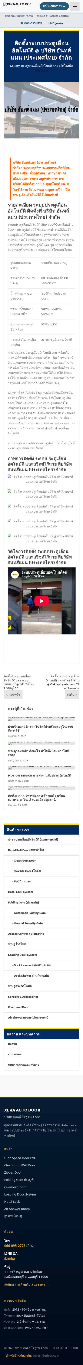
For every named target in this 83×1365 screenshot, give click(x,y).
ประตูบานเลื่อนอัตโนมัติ (36, 66)
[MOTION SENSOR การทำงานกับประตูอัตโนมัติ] (41, 767)
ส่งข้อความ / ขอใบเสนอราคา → (26, 1284)
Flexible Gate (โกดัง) (27, 871)
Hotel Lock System (20, 892)
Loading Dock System (22, 955)
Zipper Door (13, 1172)
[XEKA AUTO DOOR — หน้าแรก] (17, 6)
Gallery (15, 66)
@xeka (9, 1259)
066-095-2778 (15, 1246)
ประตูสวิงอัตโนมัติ (20, 986)
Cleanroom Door (25, 860)
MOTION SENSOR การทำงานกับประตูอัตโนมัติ (39, 775)
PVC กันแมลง (22, 881)
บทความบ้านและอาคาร (23, 1065)
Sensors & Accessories (23, 997)
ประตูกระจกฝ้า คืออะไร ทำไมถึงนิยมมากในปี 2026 (38, 753)
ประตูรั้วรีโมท (17, 944)
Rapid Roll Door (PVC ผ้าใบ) (26, 850)
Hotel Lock (12, 1201)
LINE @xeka (56, 23)
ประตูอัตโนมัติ (62, 66)
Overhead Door (18, 1007)
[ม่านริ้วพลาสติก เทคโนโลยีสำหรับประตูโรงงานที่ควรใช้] (41, 719)
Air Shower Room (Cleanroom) (28, 1017)
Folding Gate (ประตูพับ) (23, 902)
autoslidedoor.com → (48, 1356)
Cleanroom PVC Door (19, 1165)
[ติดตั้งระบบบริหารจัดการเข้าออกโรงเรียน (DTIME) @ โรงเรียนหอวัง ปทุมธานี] (41, 788)
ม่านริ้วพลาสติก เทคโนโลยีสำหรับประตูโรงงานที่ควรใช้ (40, 729)
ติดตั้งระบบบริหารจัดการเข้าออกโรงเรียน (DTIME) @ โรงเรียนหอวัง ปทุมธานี (36, 798)
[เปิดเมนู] (75, 6)
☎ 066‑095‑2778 (31, 23)
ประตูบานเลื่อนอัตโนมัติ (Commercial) (33, 839)
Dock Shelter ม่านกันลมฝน (31, 975)
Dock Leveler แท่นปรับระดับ (32, 965)
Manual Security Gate (28, 923)
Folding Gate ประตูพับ (19, 1179)
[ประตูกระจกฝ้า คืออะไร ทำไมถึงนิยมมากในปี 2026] (41, 743)
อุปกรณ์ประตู (13, 1216)
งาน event (15, 1054)
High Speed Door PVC (20, 1158)
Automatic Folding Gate (30, 913)
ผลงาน (12, 1044)
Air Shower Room (17, 1209)
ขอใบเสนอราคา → (54, 6)
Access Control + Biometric (26, 934)
